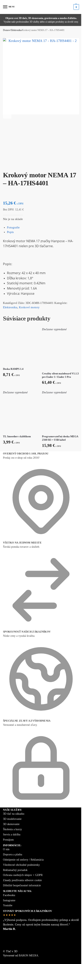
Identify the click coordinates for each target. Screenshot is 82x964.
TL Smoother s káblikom (17, 436)
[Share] (7, 165)
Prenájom (8, 839)
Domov (6, 30)
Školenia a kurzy (12, 829)
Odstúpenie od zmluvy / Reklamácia (23, 859)
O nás (6, 849)
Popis (10, 232)
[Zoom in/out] (14, 165)
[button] (75, 7)
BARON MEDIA (28, 955)
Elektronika (16, 30)
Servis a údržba (11, 834)
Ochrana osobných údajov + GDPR (23, 875)
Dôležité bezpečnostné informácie (22, 885)
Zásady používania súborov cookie (22, 880)
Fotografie (13, 227)
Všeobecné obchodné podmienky (21, 864)
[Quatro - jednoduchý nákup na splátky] (41, 942)
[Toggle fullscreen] (10, 165)
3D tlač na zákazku (13, 813)
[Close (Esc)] (4, 165)
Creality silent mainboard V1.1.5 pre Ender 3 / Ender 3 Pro (60, 375)
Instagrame (9, 900)
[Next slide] (7, 114)
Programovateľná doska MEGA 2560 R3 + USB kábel (60, 438)
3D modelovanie (12, 818)
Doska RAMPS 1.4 (13, 368)
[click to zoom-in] (41, 76)
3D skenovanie (11, 824)
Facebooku (9, 895)
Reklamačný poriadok (15, 870)
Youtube (7, 905)
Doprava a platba (12, 854)
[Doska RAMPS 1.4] (21, 345)
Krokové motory (29, 307)
